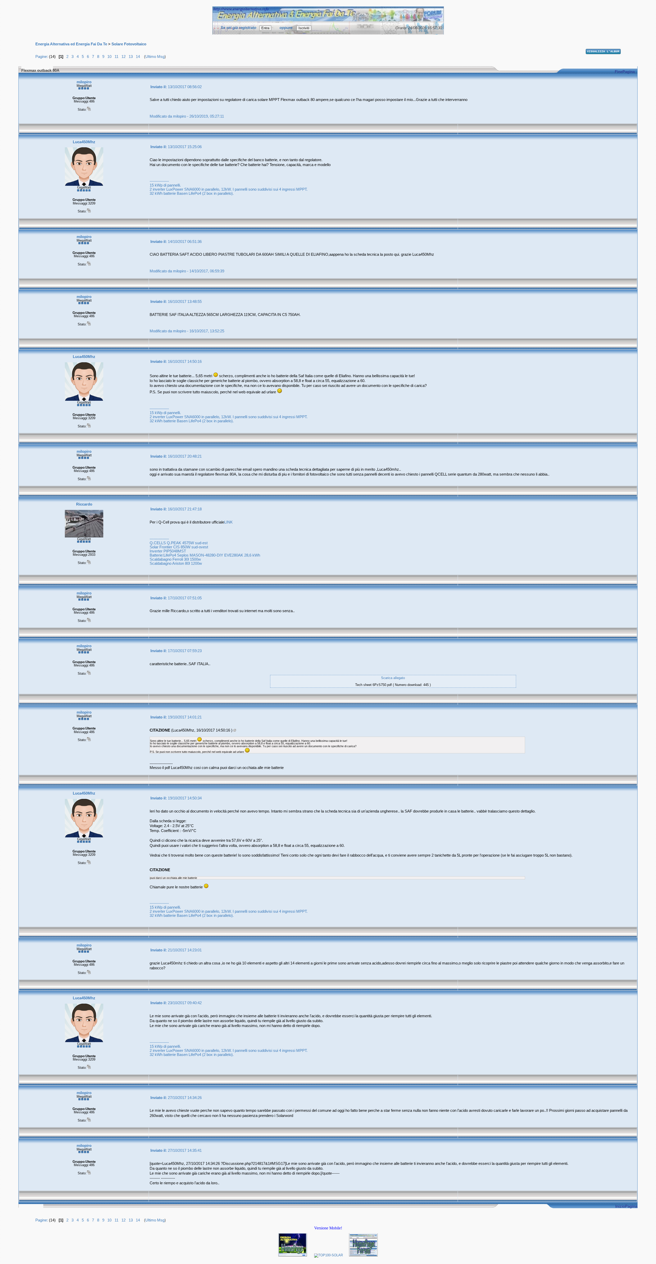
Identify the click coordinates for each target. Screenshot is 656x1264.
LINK (228, 522)
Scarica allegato (393, 678)
